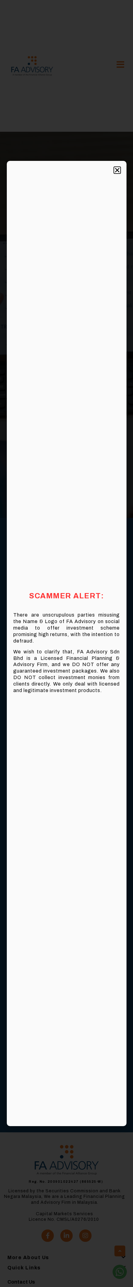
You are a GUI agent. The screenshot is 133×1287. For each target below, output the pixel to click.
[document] (66, 643)
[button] (117, 170)
